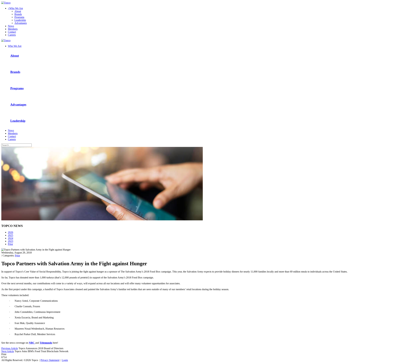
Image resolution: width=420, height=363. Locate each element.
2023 (10, 241)
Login (65, 360)
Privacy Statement (50, 360)
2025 (10, 235)
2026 (10, 232)
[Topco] (5, 2)
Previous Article (9, 348)
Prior (10, 244)
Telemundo (46, 342)
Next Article (7, 351)
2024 (10, 238)
